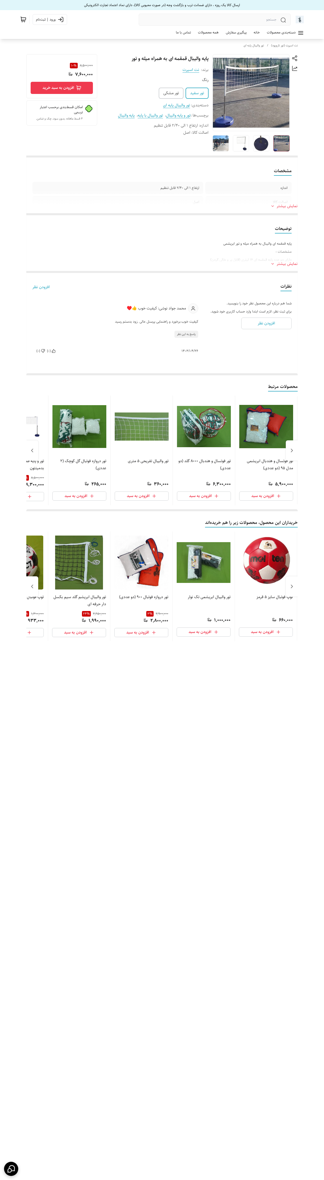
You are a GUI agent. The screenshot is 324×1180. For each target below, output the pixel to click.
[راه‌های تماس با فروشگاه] (11, 1169)
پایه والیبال (126, 115)
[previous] (292, 450)
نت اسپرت (191, 70)
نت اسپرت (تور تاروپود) (284, 45)
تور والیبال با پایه (150, 115)
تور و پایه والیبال (178, 115)
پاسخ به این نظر (186, 334)
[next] (32, 450)
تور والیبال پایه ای (254, 45)
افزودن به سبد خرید (58, 88)
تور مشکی (171, 93)
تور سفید (197, 93)
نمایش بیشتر (287, 206)
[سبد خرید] (23, 19)
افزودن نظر (41, 287)
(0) (49, 351)
